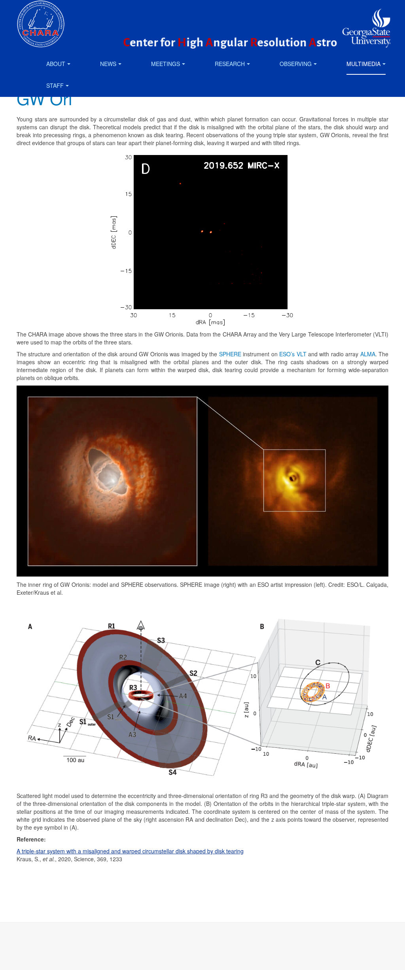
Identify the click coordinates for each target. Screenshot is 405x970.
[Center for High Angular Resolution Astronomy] (41, 11)
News (108, 64)
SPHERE (230, 354)
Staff (55, 85)
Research (230, 64)
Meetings (165, 64)
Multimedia (363, 64)
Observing (296, 64)
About (55, 64)
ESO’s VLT (292, 354)
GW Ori (44, 98)
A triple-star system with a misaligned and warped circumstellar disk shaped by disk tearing (130, 851)
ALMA (367, 354)
